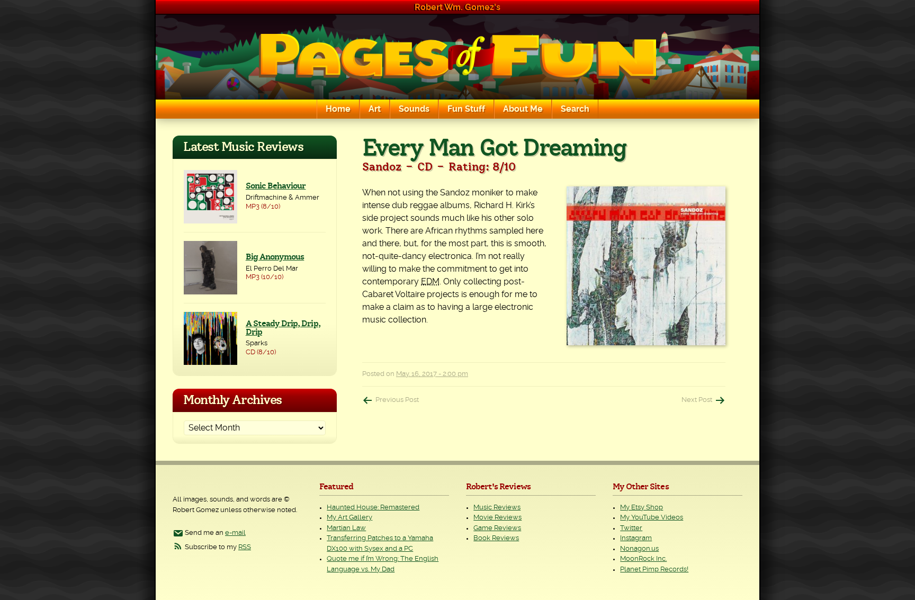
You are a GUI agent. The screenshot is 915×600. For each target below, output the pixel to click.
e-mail (235, 533)
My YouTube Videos (651, 517)
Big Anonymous (275, 257)
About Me (523, 109)
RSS (244, 547)
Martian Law (346, 528)
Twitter (631, 528)
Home (338, 109)
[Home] (457, 57)
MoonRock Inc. (643, 559)
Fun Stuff (466, 109)
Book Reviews (496, 538)
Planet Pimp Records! (654, 569)
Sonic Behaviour (276, 186)
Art (375, 109)
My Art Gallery (349, 517)
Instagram (636, 538)
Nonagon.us (639, 548)
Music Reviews (497, 507)
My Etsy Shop (641, 507)
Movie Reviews (497, 517)
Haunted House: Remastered (373, 507)
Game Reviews (497, 528)
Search (575, 109)
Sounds (414, 109)
